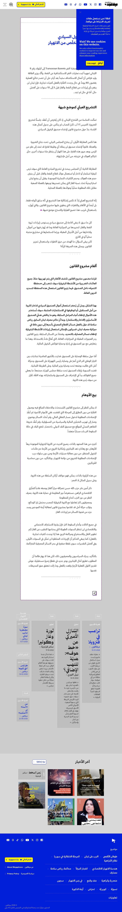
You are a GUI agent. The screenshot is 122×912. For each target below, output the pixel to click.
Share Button (94, 593)
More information (87, 55)
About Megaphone (15, 867)
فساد (26, 693)
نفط (98, 616)
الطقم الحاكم (23, 654)
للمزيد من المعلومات (98, 34)
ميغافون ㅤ (91, 30)
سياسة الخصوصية (27, 873)
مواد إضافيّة (41, 761)
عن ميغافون (29, 867)
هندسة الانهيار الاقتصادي (23, 616)
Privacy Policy (13, 874)
